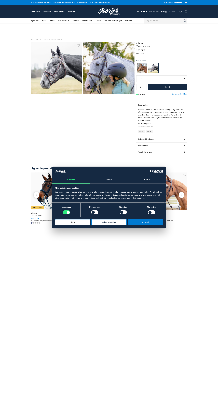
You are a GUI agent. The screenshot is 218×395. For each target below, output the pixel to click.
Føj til (167, 87)
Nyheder (35, 20)
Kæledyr (75, 20)
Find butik (47, 11)
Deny (73, 222)
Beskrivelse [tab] (142, 105)
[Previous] (36, 195)
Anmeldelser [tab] (143, 145)
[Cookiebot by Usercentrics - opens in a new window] (152, 171)
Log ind (172, 11)
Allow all (145, 222)
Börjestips (72, 11)
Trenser (59, 39)
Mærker (128, 20)
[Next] (181, 195)
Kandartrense (36, 215)
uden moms (168, 2)
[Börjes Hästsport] (109, 11)
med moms (177, 2)
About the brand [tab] (145, 152)
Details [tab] (109, 180)
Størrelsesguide (144, 123)
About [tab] (147, 180)
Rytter (44, 20)
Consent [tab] (71, 180)
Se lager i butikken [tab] (146, 139)
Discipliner (87, 20)
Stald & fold (63, 20)
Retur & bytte (59, 11)
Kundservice (35, 11)
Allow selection (109, 222)
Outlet (98, 20)
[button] (152, 11)
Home (33, 39)
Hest (52, 20)
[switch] (94, 212)
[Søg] (184, 21)
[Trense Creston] (108, 68)
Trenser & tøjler (49, 39)
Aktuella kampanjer (113, 20)
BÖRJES (139, 43)
